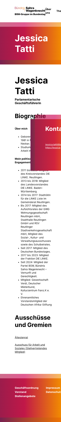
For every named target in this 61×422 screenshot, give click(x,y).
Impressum (53, 387)
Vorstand (20, 392)
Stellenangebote (25, 396)
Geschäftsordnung (26, 387)
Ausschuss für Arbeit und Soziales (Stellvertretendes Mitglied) (31, 348)
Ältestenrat (21, 337)
